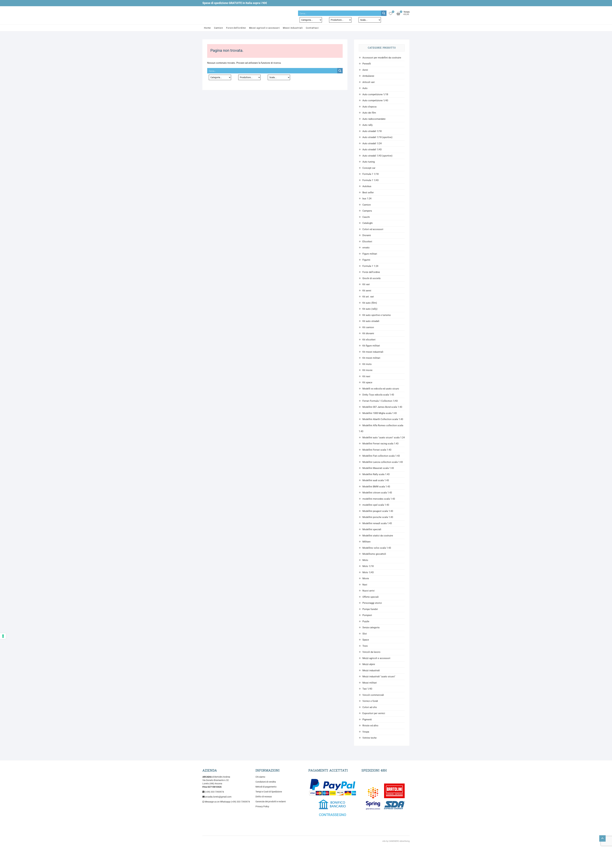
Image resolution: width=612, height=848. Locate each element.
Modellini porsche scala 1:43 (377, 517)
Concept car (368, 168)
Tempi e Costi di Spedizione (268, 791)
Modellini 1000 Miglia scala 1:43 (379, 413)
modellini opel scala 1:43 (375, 504)
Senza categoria (370, 627)
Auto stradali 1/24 (372, 143)
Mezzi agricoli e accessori (264, 28)
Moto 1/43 (368, 572)
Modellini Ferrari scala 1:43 (376, 449)
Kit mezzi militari (371, 357)
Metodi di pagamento (266, 786)
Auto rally (367, 125)
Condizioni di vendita (265, 781)
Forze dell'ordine (236, 28)
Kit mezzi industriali (372, 351)
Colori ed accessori (372, 229)
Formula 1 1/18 (370, 174)
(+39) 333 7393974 (214, 792)
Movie (365, 578)
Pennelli (366, 63)
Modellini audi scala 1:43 (375, 480)
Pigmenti (367, 719)
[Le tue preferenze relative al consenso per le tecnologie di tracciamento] (3, 636)
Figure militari (369, 253)
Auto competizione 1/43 (375, 100)
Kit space (367, 382)
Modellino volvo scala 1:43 (376, 547)
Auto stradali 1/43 (372, 149)
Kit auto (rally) (369, 308)
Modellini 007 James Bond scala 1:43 (382, 407)
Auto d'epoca (369, 106)
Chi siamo (260, 777)
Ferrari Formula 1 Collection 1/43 (380, 400)
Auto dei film (369, 112)
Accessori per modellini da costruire (381, 57)
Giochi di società (371, 278)
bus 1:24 (366, 198)
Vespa (365, 731)
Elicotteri (367, 241)
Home (207, 28)
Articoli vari (368, 82)
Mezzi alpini (368, 664)
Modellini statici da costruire (377, 535)
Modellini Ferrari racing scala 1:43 (380, 443)
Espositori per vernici (373, 713)
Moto (365, 560)
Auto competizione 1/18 (375, 94)
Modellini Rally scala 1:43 (376, 474)
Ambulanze (368, 76)
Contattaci (312, 28)
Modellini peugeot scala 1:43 (377, 511)
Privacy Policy (262, 806)
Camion (218, 28)
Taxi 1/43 (367, 688)
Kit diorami (368, 333)
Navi (364, 584)
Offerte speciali (370, 596)
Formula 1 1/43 (370, 180)
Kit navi (366, 376)
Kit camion (368, 327)
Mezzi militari (369, 682)
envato (366, 247)
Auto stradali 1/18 (372, 131)
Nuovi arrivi (368, 590)
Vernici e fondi (370, 701)
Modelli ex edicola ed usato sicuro (380, 388)
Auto (365, 88)
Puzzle (365, 621)
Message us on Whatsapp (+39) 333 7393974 (227, 801)
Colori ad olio (369, 707)
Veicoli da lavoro (371, 652)
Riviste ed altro (370, 725)
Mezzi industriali (293, 28)
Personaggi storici (372, 603)
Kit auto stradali (370, 321)
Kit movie (367, 370)
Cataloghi (367, 223)
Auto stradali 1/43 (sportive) (377, 155)
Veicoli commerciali (373, 695)
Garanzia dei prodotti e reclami (270, 801)
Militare (366, 541)
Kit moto (367, 364)
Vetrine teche (369, 737)
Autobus (366, 186)
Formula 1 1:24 (370, 266)
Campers (367, 210)
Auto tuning (368, 161)
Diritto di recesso (263, 796)
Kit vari (366, 284)
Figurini (366, 259)
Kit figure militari (371, 345)
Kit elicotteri (368, 339)
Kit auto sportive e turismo (376, 315)
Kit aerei (366, 290)
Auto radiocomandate (374, 119)
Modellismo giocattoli (374, 553)
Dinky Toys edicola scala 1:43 (378, 394)
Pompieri (367, 615)
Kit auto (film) (369, 302)
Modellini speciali (371, 529)
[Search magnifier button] (383, 13)
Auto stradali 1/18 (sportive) (377, 137)
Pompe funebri (370, 609)
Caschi (366, 217)
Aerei (365, 69)
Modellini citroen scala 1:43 (377, 492)
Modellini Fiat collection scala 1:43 (381, 455)
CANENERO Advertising (399, 841)
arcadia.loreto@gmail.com (218, 796)
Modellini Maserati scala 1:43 (378, 468)
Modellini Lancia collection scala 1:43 (382, 462)
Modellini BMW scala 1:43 (376, 486)
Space (365, 639)
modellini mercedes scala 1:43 (378, 498)
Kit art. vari (368, 296)
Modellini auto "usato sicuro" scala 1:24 (383, 437)
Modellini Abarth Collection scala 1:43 (382, 419)
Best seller (368, 192)
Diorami (366, 235)
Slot (364, 633)
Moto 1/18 (368, 566)
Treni (365, 646)
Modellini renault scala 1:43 (377, 523)
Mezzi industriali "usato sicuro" (378, 676)
